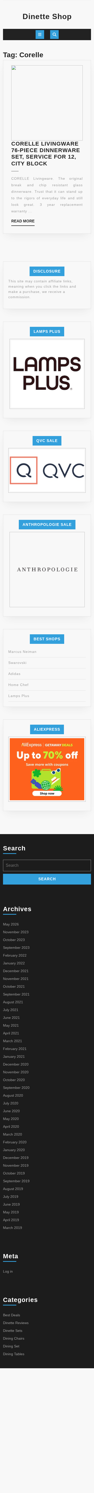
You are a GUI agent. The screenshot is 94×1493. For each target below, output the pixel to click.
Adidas (14, 674)
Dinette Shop (47, 16)
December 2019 (16, 1158)
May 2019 (11, 1212)
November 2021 (16, 979)
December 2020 (16, 1064)
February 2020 (15, 1142)
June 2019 (11, 1204)
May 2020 (11, 1119)
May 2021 (11, 1025)
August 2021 (13, 1002)
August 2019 (13, 1189)
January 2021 (14, 1056)
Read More (23, 222)
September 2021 (16, 994)
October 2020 (14, 1080)
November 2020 (16, 1072)
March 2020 (12, 1134)
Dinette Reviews (16, 1323)
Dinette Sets (12, 1331)
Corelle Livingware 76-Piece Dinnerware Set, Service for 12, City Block (45, 154)
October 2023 (14, 940)
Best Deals (11, 1315)
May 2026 (11, 924)
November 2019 (16, 1165)
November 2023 (16, 932)
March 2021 (12, 1041)
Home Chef (18, 685)
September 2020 (16, 1088)
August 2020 (13, 1095)
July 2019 (10, 1197)
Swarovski (17, 663)
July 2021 (10, 1010)
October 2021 (14, 986)
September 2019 (16, 1181)
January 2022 (14, 963)
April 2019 (11, 1220)
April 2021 (11, 1033)
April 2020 (11, 1127)
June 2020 (11, 1111)
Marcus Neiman (22, 652)
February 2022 (15, 955)
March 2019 (12, 1228)
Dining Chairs (13, 1338)
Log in (8, 1271)
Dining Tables (13, 1354)
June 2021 (11, 1018)
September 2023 (16, 948)
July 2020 (10, 1103)
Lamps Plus (18, 696)
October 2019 (14, 1173)
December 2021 (16, 971)
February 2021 (15, 1049)
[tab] (40, 34)
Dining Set (11, 1346)
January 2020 (14, 1150)
